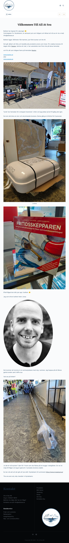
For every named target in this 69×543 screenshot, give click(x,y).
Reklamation (7, 514)
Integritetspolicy (8, 516)
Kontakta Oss (41, 499)
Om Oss (39, 497)
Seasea (13, 46)
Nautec (34, 50)
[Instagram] (64, 14)
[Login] (60, 5)
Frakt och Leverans (9, 512)
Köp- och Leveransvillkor (11, 518)
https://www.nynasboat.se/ (54, 472)
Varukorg (39, 492)
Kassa (38, 494)
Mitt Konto (40, 490)
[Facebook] (59, 14)
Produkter (40, 488)
